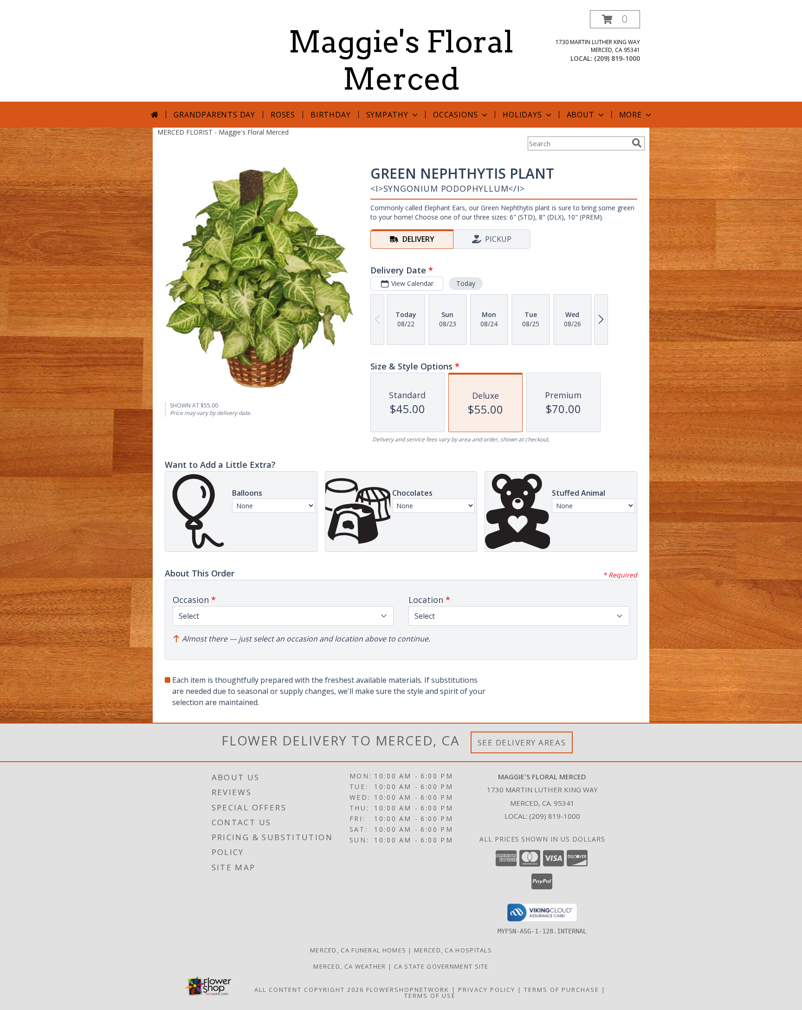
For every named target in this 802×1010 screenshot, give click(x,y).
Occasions (455, 115)
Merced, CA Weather (349, 966)
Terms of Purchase (561, 989)
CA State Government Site (441, 966)
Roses (283, 115)
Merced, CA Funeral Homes (358, 950)
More (630, 115)
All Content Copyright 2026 (309, 989)
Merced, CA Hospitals (453, 950)
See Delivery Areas (522, 742)
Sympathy (387, 115)
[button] (615, 19)
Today (465, 283)
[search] (636, 143)
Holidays (522, 115)
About (581, 115)
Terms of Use (430, 995)
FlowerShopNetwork (407, 989)
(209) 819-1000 (617, 58)
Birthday (330, 115)
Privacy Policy (486, 989)
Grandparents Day (214, 115)
